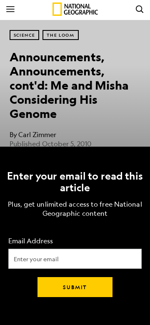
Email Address (30, 241)
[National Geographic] (75, 9)
